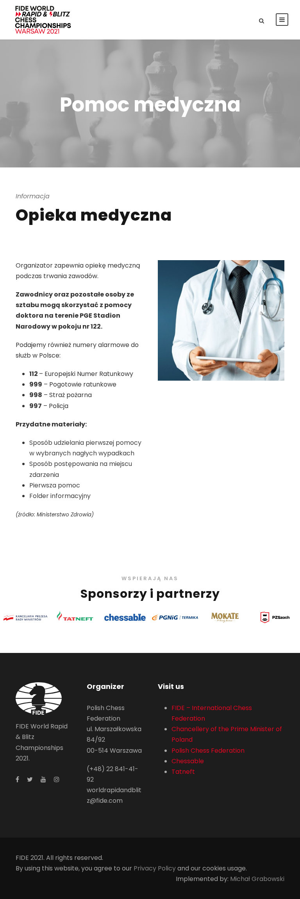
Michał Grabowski (257, 878)
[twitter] (30, 779)
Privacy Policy (155, 868)
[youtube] (43, 779)
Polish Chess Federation (208, 750)
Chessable (187, 761)
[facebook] (17, 779)
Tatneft (183, 771)
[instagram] (56, 779)
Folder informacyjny (60, 495)
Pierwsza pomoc (54, 485)
